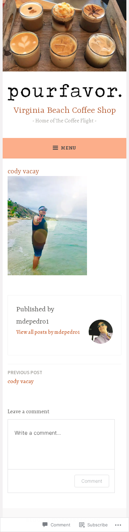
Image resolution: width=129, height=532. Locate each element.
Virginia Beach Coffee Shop (65, 110)
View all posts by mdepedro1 (48, 332)
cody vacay (25, 377)
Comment (91, 481)
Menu (68, 148)
